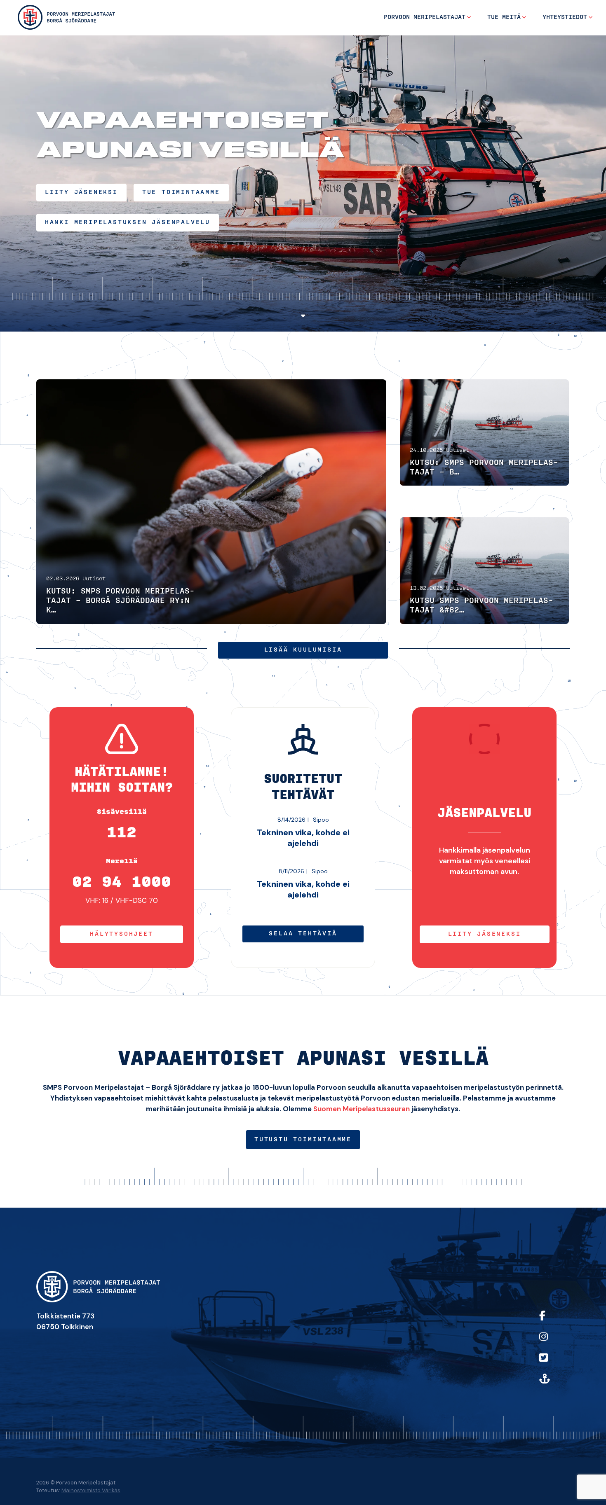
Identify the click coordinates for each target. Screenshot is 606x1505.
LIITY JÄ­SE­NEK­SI (81, 192)
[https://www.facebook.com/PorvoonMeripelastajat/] (552, 1321)
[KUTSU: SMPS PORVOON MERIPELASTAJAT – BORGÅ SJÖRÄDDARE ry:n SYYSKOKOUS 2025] (484, 432)
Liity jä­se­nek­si (484, 934)
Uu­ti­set (94, 579)
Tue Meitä (504, 17)
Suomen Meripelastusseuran (361, 1108)
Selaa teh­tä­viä (303, 934)
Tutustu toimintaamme (303, 1140)
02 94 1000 (121, 882)
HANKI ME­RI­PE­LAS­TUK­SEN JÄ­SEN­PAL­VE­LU (127, 222)
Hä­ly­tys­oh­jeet (121, 934)
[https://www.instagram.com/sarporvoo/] (552, 1342)
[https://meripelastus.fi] (552, 1384)
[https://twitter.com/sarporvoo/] (552, 1363)
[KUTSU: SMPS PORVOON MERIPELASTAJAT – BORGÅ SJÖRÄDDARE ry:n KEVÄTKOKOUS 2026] (211, 501)
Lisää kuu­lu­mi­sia (303, 650)
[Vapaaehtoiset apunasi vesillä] (66, 17)
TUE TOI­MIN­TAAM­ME (181, 192)
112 (121, 832)
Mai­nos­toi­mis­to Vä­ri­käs (90, 1490)
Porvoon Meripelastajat (424, 17)
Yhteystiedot (565, 17)
